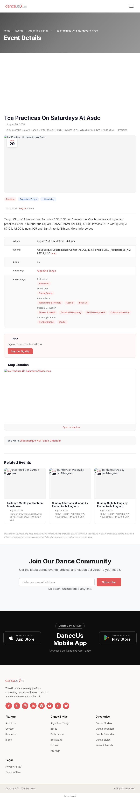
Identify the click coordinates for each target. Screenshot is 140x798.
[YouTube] (49, 705)
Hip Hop (55, 750)
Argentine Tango (38, 30)
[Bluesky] (66, 705)
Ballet (54, 728)
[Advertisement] (70, 88)
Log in (22, 208)
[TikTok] (58, 705)
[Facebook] (8, 705)
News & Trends (104, 745)
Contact (9, 728)
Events (19, 30)
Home (6, 30)
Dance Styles (103, 739)
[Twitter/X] (17, 705)
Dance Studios (104, 723)
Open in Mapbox (71, 427)
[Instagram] (25, 705)
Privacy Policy (13, 766)
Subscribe (109, 582)
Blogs (8, 739)
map (54, 253)
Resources (11, 734)
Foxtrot (54, 745)
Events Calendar (105, 734)
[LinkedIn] (33, 705)
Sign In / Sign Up (20, 351)
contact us (86, 537)
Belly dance (57, 734)
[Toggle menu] (131, 6)
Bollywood (56, 739)
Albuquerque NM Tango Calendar (40, 440)
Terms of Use (13, 772)
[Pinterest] (41, 705)
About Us (10, 723)
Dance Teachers (105, 728)
